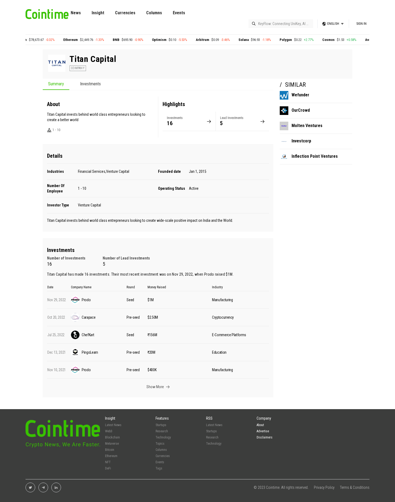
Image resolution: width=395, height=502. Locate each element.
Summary (56, 84)
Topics (160, 443)
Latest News (113, 425)
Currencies (125, 12)
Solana (275, 39)
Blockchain (112, 437)
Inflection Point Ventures (315, 156)
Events (179, 12)
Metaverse (112, 443)
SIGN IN (361, 24)
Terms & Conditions (354, 487)
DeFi (108, 468)
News (76, 12)
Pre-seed (133, 317)
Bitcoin (52, 39)
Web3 (108, 431)
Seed (130, 300)
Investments (90, 84)
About (260, 425)
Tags (159, 468)
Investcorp (301, 140)
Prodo (209, 274)
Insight (98, 12)
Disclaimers (264, 437)
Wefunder (300, 94)
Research (162, 431)
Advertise (263, 431)
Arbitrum (233, 39)
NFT (108, 462)
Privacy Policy (324, 487)
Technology (163, 437)
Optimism (190, 39)
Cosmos (359, 39)
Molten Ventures (307, 125)
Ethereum (101, 39)
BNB (147, 39)
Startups (161, 425)
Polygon (317, 39)
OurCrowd (301, 110)
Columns (154, 12)
